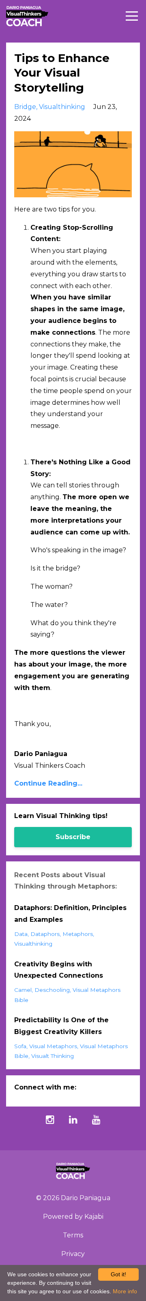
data (21, 934)
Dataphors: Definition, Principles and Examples (70, 913)
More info (125, 1291)
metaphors (77, 934)
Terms (73, 1235)
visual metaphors (53, 1046)
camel (23, 990)
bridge (25, 107)
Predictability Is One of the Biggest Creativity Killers (61, 1026)
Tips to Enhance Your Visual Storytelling (62, 72)
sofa (20, 1046)
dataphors (45, 934)
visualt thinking (52, 1056)
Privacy (73, 1254)
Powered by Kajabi (73, 1216)
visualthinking (62, 107)
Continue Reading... (48, 783)
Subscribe (73, 837)
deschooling (52, 990)
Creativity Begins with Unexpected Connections (58, 970)
